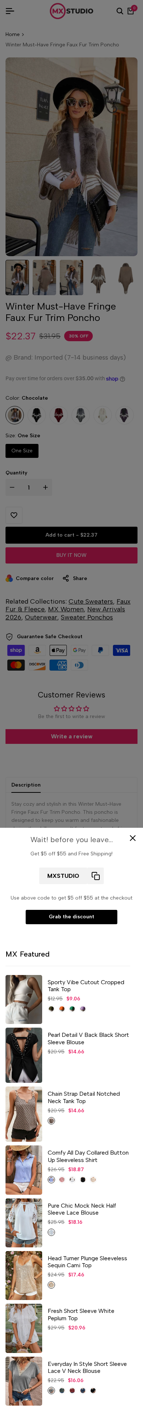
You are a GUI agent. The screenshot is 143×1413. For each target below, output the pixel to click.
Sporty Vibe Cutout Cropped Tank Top (86, 986)
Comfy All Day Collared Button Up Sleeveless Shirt (88, 1156)
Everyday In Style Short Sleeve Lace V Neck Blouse (87, 1367)
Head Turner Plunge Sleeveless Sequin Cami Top (87, 1262)
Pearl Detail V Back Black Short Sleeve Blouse (88, 1038)
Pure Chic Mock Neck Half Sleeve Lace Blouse (82, 1209)
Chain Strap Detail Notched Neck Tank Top (84, 1097)
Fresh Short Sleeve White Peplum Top (81, 1314)
